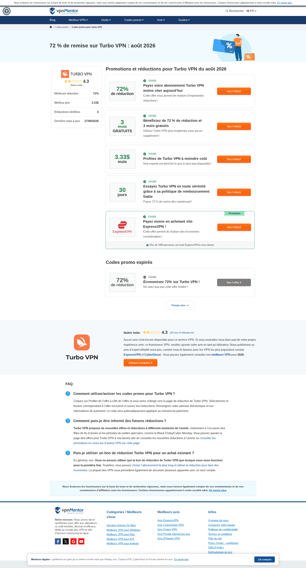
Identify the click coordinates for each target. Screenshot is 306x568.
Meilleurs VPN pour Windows (123, 529)
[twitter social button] (66, 541)
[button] (7, 11)
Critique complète (140, 362)
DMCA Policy (216, 547)
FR (252, 10)
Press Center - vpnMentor (223, 543)
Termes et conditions (220, 534)
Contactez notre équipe (221, 524)
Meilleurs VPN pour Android (122, 543)
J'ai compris (264, 559)
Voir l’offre (233, 91)
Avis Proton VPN (167, 529)
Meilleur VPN (77, 19)
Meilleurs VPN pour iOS (120, 538)
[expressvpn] (180, 230)
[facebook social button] (58, 541)
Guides (182, 19)
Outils (105, 19)
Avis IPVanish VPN (168, 538)
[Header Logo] (64, 11)
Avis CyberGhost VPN (170, 524)
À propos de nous (218, 520)
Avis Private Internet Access (173, 534)
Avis (160, 19)
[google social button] (73, 541)
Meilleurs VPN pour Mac (121, 534)
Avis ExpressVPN (167, 520)
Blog (52, 19)
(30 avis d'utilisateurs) (182, 332)
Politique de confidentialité (223, 529)
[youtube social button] (81, 541)
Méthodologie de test (220, 552)
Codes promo (132, 19)
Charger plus (178, 305)
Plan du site (215, 538)
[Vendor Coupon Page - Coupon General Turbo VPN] (180, 91)
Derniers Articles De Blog (121, 525)
